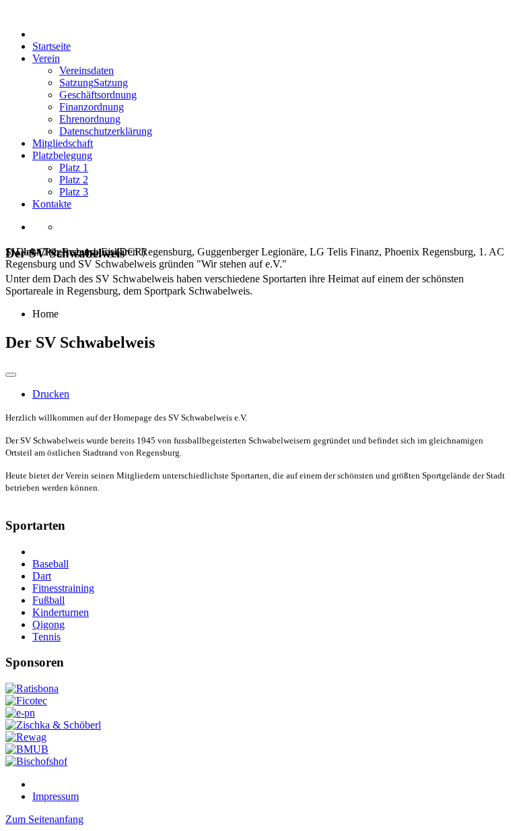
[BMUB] (26, 749)
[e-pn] (20, 712)
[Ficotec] (26, 700)
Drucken (50, 394)
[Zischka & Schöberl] (53, 725)
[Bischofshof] (36, 761)
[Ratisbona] (32, 688)
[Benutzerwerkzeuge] (10, 375)
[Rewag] (25, 737)
